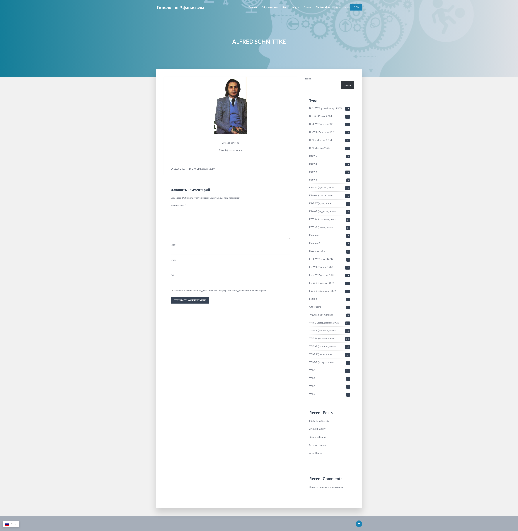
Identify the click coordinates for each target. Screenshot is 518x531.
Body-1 (313, 155)
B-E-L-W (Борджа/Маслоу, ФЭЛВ (325, 108)
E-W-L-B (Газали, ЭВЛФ (321, 227)
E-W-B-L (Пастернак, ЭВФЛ (322, 219)
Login (356, 7)
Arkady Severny (317, 428)
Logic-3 (313, 298)
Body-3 (313, 171)
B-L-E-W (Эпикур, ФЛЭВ (321, 123)
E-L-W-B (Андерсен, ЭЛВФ (322, 211)
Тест (285, 7)
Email (174, 259)
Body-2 (313, 163)
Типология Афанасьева (180, 7)
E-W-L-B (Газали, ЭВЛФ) (204, 168)
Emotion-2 (314, 243)
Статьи (307, 7)
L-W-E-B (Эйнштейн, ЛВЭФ (322, 290)
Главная (252, 7)
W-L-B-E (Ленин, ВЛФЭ (320, 354)
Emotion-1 (314, 235)
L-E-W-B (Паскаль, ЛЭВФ (321, 282)
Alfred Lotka (315, 453)
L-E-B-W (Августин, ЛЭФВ (322, 274)
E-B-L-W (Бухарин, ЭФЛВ (321, 187)
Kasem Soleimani (317, 436)
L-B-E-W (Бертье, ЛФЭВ (321, 259)
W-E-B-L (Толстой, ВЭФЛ (321, 338)
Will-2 (312, 378)
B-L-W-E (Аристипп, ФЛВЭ (322, 131)
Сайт (173, 275)
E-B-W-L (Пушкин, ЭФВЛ (321, 195)
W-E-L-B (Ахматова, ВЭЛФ (322, 346)
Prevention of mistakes (321, 314)
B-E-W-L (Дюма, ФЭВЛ (320, 116)
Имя (173, 244)
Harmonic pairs (317, 251)
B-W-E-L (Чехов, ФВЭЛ (320, 139)
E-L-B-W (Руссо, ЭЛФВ (320, 203)
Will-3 (312, 386)
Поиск (308, 78)
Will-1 (312, 370)
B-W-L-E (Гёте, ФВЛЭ (319, 147)
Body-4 (313, 179)
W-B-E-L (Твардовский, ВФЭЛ (324, 322)
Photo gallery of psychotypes (331, 7)
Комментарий (178, 205)
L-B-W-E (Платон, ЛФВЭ (321, 267)
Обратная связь (270, 7)
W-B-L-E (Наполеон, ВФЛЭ (322, 330)
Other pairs (315, 306)
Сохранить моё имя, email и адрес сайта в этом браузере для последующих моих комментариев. (219, 290)
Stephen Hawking (318, 445)
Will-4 (312, 394)
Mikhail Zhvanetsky (319, 420)
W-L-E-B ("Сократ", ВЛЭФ (321, 362)
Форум (295, 7)
